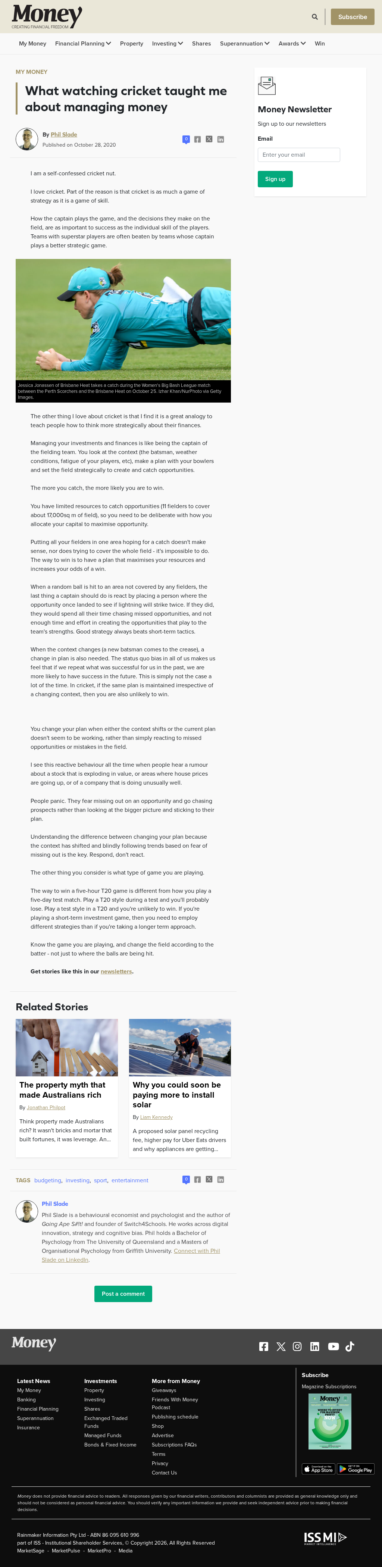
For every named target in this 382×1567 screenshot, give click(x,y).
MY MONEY (31, 72)
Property (131, 43)
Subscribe (352, 17)
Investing (165, 43)
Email (265, 139)
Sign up (275, 179)
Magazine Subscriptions (329, 1386)
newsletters (116, 971)
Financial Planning (80, 43)
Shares (201, 43)
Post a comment (123, 1294)
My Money (32, 43)
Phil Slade (64, 134)
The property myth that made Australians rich (62, 1090)
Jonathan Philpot (46, 1107)
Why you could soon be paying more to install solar (177, 1095)
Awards (290, 43)
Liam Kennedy (156, 1117)
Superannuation (242, 43)
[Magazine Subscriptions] (333, 1421)
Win (320, 43)
